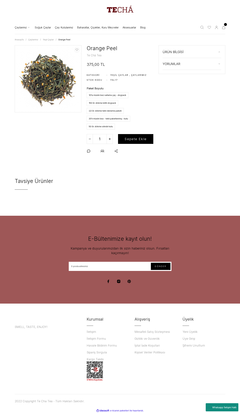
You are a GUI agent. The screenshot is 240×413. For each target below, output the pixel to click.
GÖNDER (160, 266)
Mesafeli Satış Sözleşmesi (152, 331)
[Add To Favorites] (77, 49)
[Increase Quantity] (110, 139)
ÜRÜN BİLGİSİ (173, 52)
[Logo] (120, 10)
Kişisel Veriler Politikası (150, 352)
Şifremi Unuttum (194, 345)
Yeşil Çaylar (119, 75)
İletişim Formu (96, 338)
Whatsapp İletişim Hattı (224, 407)
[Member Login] (216, 27)
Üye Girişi (189, 338)
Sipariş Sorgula (97, 352)
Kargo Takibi (95, 359)
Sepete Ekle (136, 139)
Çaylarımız (139, 75)
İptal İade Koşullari (147, 345)
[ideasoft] (102, 410)
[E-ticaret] (119, 410)
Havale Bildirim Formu (102, 345)
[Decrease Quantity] (90, 139)
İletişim (91, 331)
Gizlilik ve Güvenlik (147, 338)
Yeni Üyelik (190, 331)
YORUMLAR (171, 64)
